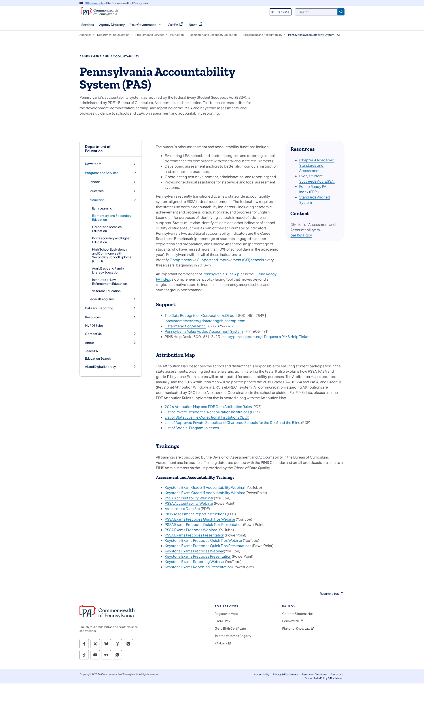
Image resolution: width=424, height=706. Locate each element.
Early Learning (102, 208)
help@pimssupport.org (242, 336)
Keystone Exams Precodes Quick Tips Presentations (208, 545)
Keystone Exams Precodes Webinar (194, 551)
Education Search (98, 358)
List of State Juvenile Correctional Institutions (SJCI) (207, 417)
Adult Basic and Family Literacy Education (108, 270)
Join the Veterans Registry (233, 636)
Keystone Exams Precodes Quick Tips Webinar (203, 540)
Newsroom (93, 164)
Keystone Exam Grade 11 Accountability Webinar (205, 487)
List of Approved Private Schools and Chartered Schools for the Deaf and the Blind (233, 422)
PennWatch (290, 621)
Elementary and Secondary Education (112, 217)
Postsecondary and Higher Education (111, 240)
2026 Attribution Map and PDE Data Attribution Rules (208, 406)
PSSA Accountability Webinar (189, 498)
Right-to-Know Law (296, 628)
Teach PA (91, 351)
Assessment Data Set (182, 508)
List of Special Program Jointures (192, 427)
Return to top (329, 593)
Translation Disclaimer (314, 674)
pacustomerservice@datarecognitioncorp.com (205, 320)
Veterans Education (106, 291)
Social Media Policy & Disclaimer (324, 678)
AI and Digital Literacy (100, 366)
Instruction (96, 200)
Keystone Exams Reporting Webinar (194, 561)
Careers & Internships (297, 613)
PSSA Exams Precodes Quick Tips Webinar (200, 519)
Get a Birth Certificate (230, 628)
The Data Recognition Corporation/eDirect (200, 315)
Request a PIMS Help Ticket (287, 336)
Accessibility (261, 674)
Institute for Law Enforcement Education (109, 281)
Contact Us (93, 334)
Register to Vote (226, 613)
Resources (93, 317)
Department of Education (98, 148)
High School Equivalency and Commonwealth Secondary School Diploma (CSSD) (111, 255)
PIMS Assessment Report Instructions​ (195, 514)
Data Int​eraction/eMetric (185, 326)
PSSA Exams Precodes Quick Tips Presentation (203, 524)
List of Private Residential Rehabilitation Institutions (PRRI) (212, 412)
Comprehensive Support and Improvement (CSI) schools (217, 259)
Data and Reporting (99, 308)
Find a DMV (222, 621)
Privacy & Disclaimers (285, 674)
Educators (96, 191)
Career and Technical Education (107, 229)
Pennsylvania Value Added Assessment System (204, 331)
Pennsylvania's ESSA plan (223, 274)
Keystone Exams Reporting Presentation (198, 566)
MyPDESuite (94, 325)
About (89, 343)
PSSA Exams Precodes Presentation (194, 535)
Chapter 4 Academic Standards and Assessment (316, 165)
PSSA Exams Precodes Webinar (191, 529)
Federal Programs (102, 299)
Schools (94, 182)
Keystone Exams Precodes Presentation (198, 556)
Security (336, 674)
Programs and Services (101, 173)
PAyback (221, 643)
